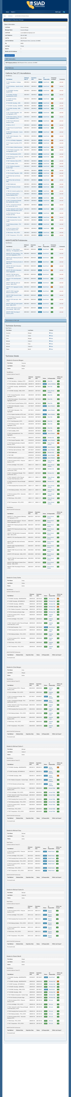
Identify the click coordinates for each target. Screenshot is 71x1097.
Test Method (9, 79)
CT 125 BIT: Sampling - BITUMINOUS (11, 99)
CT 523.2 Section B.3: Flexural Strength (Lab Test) (13, 213)
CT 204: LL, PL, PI (10, 125)
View (51, 333)
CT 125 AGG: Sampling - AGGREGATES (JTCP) (12, 95)
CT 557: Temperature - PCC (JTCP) (14, 235)
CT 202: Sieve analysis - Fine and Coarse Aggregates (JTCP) (13, 117)
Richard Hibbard (50, 911)
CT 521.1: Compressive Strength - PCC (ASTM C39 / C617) (14, 205)
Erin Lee (51, 1000)
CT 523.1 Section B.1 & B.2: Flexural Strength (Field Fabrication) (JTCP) (14, 209)
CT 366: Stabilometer (11, 184)
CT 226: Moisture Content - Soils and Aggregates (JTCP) (14, 157)
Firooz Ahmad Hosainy (51, 391)
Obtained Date (26, 78)
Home (7, 12)
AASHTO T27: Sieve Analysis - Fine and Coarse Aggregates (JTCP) (14, 254)
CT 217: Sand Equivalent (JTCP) (13, 154)
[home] (64, 11)
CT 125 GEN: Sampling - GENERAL (14, 105)
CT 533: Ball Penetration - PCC (13, 217)
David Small (46, 82)
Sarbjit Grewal (51, 851)
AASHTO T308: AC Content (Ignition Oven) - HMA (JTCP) (14, 304)
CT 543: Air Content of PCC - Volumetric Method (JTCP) (12, 229)
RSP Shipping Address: (11, 62)
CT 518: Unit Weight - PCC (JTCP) (14, 198)
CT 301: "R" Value (10, 170)
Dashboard (10, 15)
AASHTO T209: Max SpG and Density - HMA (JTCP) (13, 283)
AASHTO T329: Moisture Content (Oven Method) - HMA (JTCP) (13, 308)
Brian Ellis (50, 381)
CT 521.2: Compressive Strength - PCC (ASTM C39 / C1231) (14, 201)
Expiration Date (33, 78)
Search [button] (13, 12)
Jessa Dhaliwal (51, 406)
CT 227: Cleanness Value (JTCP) (13, 161)
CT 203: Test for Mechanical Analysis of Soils (12, 121)
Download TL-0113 (9, 55)
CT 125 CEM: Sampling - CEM (13, 103)
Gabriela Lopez (51, 615)
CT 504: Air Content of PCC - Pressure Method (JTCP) (12, 194)
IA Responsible (46, 78)
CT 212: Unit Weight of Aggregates (14, 140)
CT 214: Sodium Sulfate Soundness (14, 147)
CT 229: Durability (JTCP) (12, 163)
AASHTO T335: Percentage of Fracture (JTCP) (13, 312)
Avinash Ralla (52, 788)
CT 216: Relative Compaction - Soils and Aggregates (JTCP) (14, 150)
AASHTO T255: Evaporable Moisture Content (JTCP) (12, 291)
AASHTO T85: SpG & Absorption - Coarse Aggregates (14, 270)
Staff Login (58, 12)
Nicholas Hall (51, 437)
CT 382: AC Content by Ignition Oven (14, 191)
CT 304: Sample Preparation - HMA (14, 173)
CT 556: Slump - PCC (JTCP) (13, 232)
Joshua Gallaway (52, 384)
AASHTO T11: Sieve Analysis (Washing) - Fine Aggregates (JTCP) (14, 249)
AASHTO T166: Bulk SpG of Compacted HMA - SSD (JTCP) (13, 275)
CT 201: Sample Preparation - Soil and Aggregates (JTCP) (14, 113)
